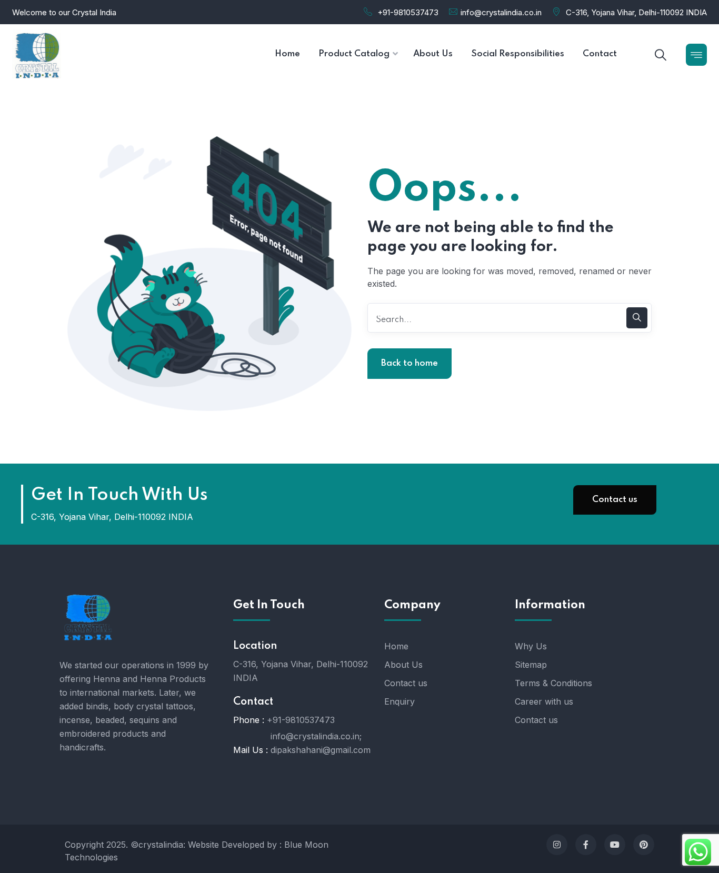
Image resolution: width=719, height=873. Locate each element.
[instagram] (556, 844)
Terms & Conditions (553, 683)
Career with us (544, 701)
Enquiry (399, 701)
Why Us (531, 646)
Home (396, 646)
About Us (403, 664)
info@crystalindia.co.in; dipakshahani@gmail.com (321, 743)
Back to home (409, 363)
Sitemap (531, 664)
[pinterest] (643, 844)
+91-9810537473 (407, 12)
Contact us (614, 499)
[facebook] (585, 844)
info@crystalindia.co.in (501, 12)
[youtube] (614, 844)
